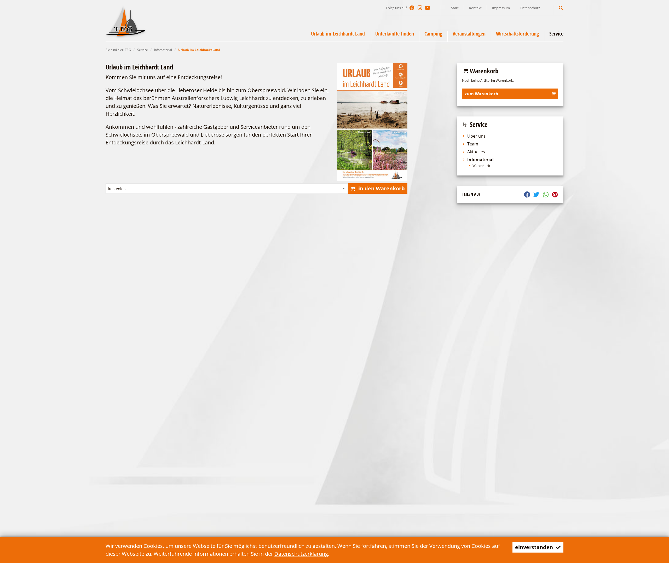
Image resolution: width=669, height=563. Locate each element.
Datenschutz (530, 7)
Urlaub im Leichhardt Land (199, 50)
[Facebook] (411, 7)
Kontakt (475, 7)
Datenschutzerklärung (301, 553)
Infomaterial (163, 50)
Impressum (501, 7)
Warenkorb (481, 165)
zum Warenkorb (481, 94)
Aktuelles (476, 151)
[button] (561, 8)
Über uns (476, 136)
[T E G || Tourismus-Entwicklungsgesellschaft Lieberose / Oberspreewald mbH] (125, 20)
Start (455, 7)
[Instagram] (419, 7)
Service (142, 50)
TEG (128, 50)
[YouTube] (427, 7)
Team (472, 143)
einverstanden (534, 547)
